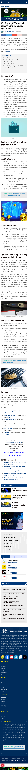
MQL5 (7, 434)
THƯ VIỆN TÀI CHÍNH (16, 442)
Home (2, 6)
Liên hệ (2, 718)
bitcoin (8, 51)
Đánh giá (10, 562)
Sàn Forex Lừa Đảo (8, 543)
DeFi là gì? (6, 424)
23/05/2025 (3, 509)
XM (8, 570)
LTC (7, 421)
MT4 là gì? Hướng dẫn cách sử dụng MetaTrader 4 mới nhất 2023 (11, 597)
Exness (9, 565)
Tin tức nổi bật (6, 583)
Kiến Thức (7, 6)
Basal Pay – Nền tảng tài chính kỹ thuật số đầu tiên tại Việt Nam (19, 490)
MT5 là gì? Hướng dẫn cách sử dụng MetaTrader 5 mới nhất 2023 (11, 602)
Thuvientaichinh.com (15, 760)
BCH (9, 417)
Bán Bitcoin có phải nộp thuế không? (13, 471)
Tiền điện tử (14, 557)
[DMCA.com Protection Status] (3, 657)
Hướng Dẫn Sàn (7, 546)
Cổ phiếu (22, 557)
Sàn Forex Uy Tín (8, 534)
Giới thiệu (3, 716)
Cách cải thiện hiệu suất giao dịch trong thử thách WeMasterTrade (19, 497)
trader (14, 230)
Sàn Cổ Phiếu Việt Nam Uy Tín (11, 540)
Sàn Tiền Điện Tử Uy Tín (9, 537)
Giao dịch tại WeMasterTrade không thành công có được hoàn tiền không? (18, 505)
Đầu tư (2, 674)
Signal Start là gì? (8, 428)
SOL (6, 413)
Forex (5, 557)
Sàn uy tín (3, 666)
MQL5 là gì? (7, 432)
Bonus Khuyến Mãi (8, 549)
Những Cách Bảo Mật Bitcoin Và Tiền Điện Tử (13, 593)
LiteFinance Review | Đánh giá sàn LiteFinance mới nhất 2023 (13, 610)
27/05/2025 (14, 500)
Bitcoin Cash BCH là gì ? (10, 415)
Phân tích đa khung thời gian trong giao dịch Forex (13, 606)
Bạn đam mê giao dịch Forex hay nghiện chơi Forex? (13, 615)
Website (14, 562)
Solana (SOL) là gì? (9, 411)
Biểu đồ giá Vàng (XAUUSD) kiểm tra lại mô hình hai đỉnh (14, 590)
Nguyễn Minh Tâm (9, 31)
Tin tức (2, 670)
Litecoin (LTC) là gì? (9, 419)
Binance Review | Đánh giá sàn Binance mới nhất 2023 (14, 619)
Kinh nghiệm (4, 672)
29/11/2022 (18, 31)
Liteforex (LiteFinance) (13, 560)
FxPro (9, 576)
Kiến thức (3, 668)
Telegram (7, 442)
